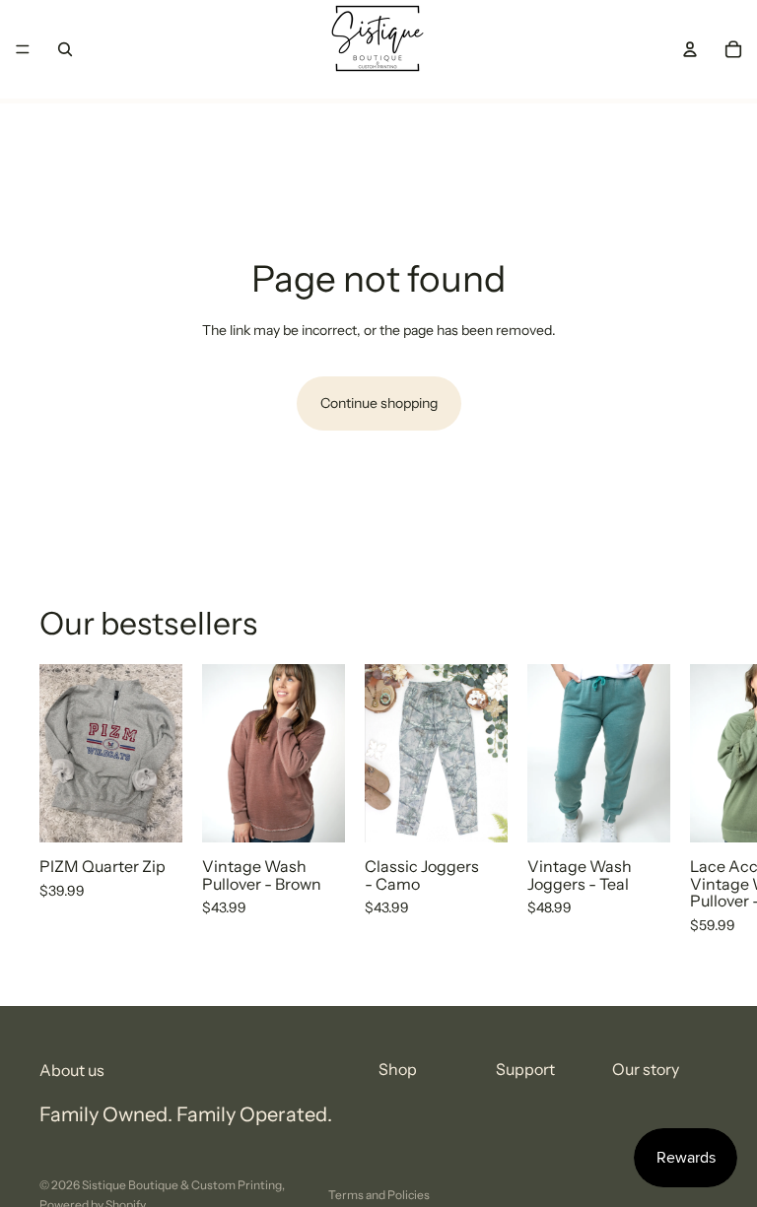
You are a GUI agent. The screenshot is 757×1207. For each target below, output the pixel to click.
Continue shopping (379, 403)
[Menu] (22, 49)
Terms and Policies (379, 1194)
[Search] (65, 49)
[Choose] (152, 813)
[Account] (690, 49)
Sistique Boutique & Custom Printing (182, 1184)
